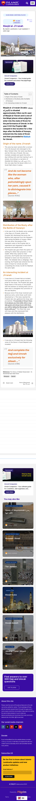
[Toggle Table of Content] (29, 94)
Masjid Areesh (11, 623)
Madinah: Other (10, 590)
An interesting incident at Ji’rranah (16, 103)
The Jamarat (11, 566)
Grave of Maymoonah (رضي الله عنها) (17, 511)
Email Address (8, 769)
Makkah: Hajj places (11, 562)
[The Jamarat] (18, 572)
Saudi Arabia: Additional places (16, 15)
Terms (7, 797)
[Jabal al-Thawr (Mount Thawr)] (18, 656)
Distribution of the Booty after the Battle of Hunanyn (18, 100)
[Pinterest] (11, 727)
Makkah (26, 136)
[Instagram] (16, 727)
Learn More (9, 84)
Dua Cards (8, 76)
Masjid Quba (11, 595)
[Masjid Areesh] (18, 628)
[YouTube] (20, 727)
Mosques (6, 376)
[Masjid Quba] (18, 600)
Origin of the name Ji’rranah (14, 96)
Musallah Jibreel (12, 538)
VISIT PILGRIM (12, 687)
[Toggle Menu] (32, 3)
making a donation (6, 741)
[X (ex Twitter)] (7, 727)
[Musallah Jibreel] (18, 543)
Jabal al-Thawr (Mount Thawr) (15, 652)
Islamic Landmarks (16, 21)
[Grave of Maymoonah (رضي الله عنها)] (18, 515)
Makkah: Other (9, 646)
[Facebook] (3, 727)
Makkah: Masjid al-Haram (12, 534)
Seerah (13, 376)
